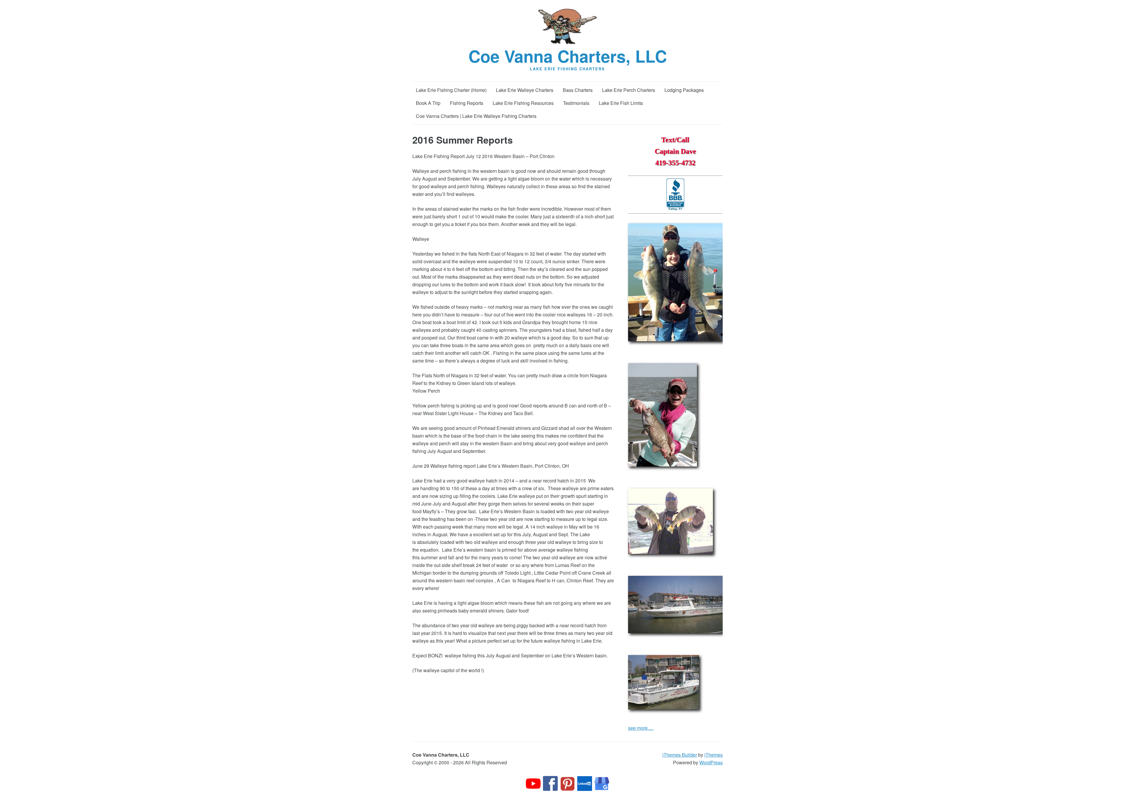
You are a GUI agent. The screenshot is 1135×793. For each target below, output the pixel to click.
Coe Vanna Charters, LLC (567, 56)
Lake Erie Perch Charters (628, 90)
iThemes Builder (679, 754)
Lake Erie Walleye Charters (524, 90)
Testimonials (576, 103)
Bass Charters (578, 90)
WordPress (711, 762)
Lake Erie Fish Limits (621, 103)
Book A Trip (428, 103)
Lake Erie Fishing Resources (523, 103)
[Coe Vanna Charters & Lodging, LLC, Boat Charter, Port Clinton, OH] (675, 194)
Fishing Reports (466, 103)
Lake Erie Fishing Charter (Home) (451, 90)
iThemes (713, 754)
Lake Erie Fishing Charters (567, 69)
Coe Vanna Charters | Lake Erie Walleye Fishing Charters (476, 116)
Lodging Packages (684, 90)
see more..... (641, 727)
